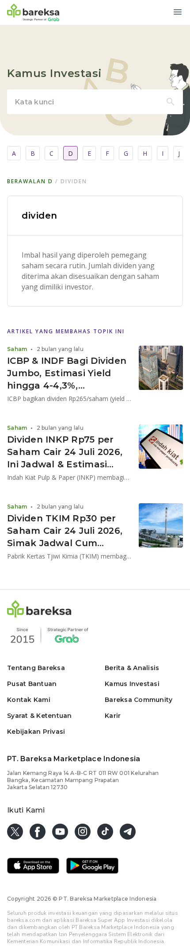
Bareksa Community (138, 700)
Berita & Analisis (132, 668)
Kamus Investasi (132, 684)
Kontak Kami (28, 700)
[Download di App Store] (33, 866)
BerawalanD (30, 181)
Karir (113, 716)
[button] (39, 615)
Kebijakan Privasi (36, 732)
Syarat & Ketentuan (39, 716)
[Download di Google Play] (92, 866)
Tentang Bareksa (36, 668)
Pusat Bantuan (32, 684)
